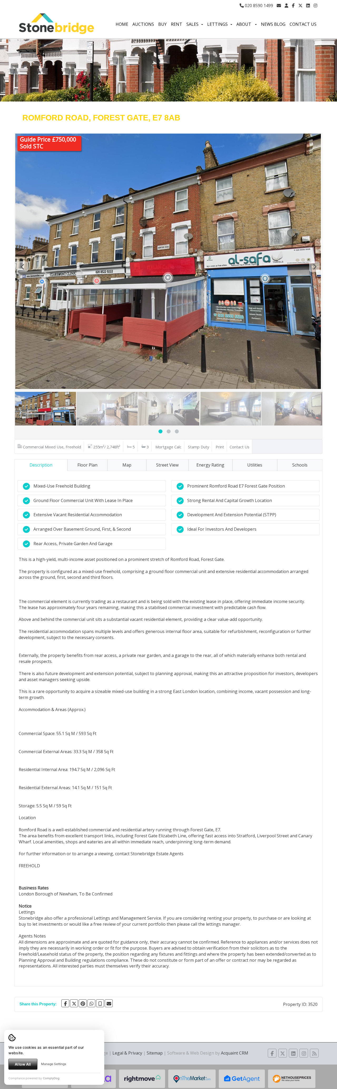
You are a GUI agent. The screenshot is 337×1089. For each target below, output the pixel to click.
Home (122, 24)
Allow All (23, 1064)
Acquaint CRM (234, 1053)
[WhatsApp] (91, 1003)
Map (126, 465)
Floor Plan (87, 465)
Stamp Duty (198, 446)
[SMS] (100, 1003)
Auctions (143, 24)
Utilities (254, 465)
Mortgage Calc (168, 446)
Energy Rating (210, 465)
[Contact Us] (286, 5)
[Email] (109, 1003)
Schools (300, 465)
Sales (192, 24)
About (244, 24)
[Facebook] (293, 5)
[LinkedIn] (308, 5)
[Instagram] (315, 5)
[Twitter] (300, 5)
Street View (167, 465)
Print (220, 446)
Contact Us (303, 24)
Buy (162, 24)
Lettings (217, 24)
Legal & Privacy (127, 1053)
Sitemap (155, 1053)
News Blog (273, 24)
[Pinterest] (83, 1003)
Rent (176, 24)
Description (40, 465)
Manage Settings (53, 1064)
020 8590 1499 (258, 5)
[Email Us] (279, 5)
